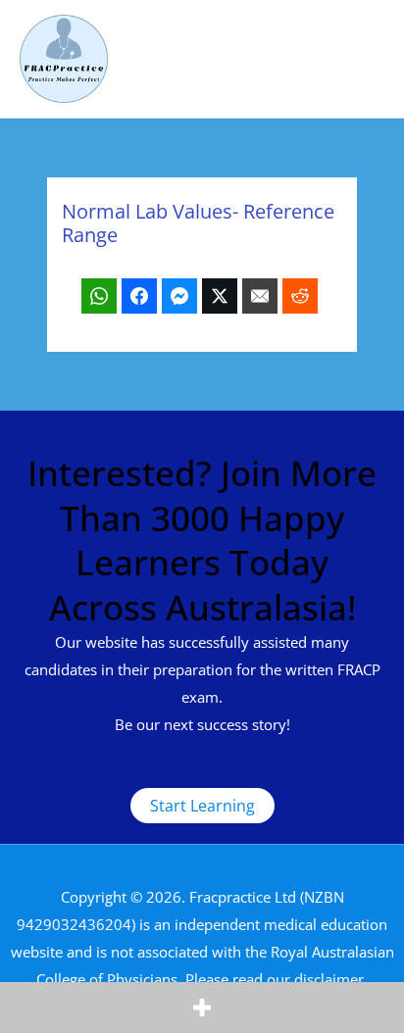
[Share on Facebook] (139, 296)
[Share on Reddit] (300, 296)
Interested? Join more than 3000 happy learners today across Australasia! (202, 540)
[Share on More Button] (202, 1007)
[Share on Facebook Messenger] (179, 296)
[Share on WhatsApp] (99, 296)
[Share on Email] (260, 296)
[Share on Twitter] (219, 296)
